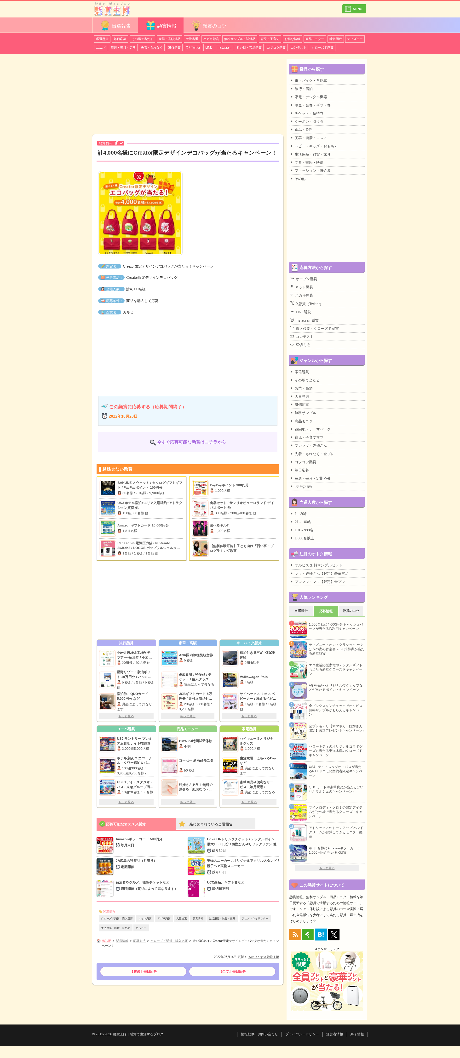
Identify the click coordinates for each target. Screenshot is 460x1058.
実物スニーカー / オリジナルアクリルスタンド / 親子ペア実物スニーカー (243, 866)
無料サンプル (305, 413)
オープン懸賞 (306, 279)
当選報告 (121, 25)
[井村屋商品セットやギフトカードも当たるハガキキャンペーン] (170, 702)
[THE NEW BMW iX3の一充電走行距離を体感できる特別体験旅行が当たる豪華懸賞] (231, 658)
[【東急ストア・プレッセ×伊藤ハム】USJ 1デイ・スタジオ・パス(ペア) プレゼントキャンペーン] (108, 787)
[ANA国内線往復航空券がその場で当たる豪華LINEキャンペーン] (170, 658)
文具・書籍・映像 (309, 162)
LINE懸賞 (303, 312)
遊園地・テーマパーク (313, 429)
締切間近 (335, 39)
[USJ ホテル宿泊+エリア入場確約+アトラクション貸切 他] (108, 508)
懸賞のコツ (215, 25)
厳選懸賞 (102, 39)
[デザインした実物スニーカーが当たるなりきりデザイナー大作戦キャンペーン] (197, 867)
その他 (300, 179)
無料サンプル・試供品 (239, 39)
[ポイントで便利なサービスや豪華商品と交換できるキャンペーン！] (231, 787)
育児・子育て (270, 39)
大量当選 (192, 39)
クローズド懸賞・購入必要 (117, 918)
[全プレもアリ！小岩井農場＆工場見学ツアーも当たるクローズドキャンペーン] (108, 658)
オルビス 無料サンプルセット (318, 565)
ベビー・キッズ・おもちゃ (316, 146)
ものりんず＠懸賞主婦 (263, 957)
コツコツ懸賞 (276, 47)
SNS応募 (302, 405)
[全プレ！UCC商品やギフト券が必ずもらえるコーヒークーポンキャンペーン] (197, 888)
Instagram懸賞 (307, 320)
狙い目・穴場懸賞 (249, 47)
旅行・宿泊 (304, 89)
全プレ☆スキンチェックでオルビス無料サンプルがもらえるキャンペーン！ (335, 710)
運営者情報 (334, 1034)
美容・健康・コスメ (311, 138)
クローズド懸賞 (323, 47)
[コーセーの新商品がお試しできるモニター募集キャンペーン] (170, 766)
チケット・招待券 (309, 113)
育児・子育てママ (309, 437)
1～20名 (301, 514)
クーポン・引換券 (309, 121)
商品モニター (314, 39)
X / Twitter (193, 47)
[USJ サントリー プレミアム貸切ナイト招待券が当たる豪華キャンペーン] (108, 744)
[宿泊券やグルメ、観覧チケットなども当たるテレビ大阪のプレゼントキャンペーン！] (106, 888)
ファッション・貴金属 (313, 170)
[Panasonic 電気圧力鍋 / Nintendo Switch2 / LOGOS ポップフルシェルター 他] (108, 548)
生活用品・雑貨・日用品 (115, 927)
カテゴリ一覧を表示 (354, 6)
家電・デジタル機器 (311, 97)
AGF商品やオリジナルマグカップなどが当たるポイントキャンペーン (336, 687)
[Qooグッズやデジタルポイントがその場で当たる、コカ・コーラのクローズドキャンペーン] (197, 845)
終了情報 (357, 1034)
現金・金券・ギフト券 (313, 105)
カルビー (141, 927)
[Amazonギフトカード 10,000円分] (108, 528)
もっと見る (126, 716)
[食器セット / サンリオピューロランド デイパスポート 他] (201, 508)
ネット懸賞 (145, 918)
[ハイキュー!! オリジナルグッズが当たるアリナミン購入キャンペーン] (231, 744)
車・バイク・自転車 (311, 80)
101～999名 (304, 530)
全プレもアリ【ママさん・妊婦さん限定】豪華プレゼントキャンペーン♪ (336, 728)
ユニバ (100, 47)
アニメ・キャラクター (255, 918)
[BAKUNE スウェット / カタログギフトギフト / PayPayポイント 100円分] (108, 488)
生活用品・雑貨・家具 (222, 918)
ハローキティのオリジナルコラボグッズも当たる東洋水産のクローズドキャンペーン (335, 751)
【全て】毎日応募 (232, 971)
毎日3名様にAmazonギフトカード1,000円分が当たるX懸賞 (334, 850)
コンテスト (298, 47)
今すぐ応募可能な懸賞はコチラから (191, 442)
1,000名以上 (304, 538)
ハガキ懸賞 (211, 39)
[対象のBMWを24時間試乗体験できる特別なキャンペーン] (170, 744)
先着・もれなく (152, 47)
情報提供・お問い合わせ (259, 1034)
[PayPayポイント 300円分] (201, 488)
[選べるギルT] (201, 528)
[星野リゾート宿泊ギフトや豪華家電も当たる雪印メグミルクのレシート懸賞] (108, 680)
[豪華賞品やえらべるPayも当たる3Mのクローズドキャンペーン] (231, 766)
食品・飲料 (304, 130)
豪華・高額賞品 (169, 39)
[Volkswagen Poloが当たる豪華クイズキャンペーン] (231, 680)
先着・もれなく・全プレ (314, 454)
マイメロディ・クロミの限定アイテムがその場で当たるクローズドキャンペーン (335, 812)
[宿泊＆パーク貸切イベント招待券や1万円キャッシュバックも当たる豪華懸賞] (108, 766)
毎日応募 (120, 39)
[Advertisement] (187, 94)
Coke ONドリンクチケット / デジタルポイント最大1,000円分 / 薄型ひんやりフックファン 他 (242, 844)
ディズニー (355, 39)
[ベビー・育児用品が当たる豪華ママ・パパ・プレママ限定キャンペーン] (231, 702)
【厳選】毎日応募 (143, 971)
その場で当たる (142, 39)
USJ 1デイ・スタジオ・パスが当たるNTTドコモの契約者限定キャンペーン (335, 771)
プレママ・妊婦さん (311, 445)
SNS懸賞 (174, 47)
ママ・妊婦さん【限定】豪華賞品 (322, 573)
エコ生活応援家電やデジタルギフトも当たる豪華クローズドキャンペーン (335, 669)
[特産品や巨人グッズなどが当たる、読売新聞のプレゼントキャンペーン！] (170, 680)
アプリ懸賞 (164, 918)
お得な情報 (292, 39)
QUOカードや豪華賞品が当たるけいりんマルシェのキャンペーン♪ (336, 789)
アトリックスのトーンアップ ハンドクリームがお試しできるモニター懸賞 (336, 832)
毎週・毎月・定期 (123, 47)
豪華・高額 (304, 388)
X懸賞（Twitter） (309, 304)
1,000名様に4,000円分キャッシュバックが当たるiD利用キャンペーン (336, 626)
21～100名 (303, 522)
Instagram (224, 47)
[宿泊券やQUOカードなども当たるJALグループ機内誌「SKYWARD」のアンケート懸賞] (108, 702)
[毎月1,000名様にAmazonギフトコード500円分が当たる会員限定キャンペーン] (106, 845)
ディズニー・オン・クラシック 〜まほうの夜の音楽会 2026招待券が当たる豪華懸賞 (336, 649)
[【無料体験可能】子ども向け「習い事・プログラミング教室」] (201, 548)
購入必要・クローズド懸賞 (317, 328)
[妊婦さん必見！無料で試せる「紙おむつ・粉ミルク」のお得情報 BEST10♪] (170, 787)
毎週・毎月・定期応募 (313, 478)
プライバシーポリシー (302, 1034)
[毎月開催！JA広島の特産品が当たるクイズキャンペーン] (106, 867)
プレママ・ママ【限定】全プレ (320, 582)
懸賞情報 (166, 25)
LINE (208, 47)
